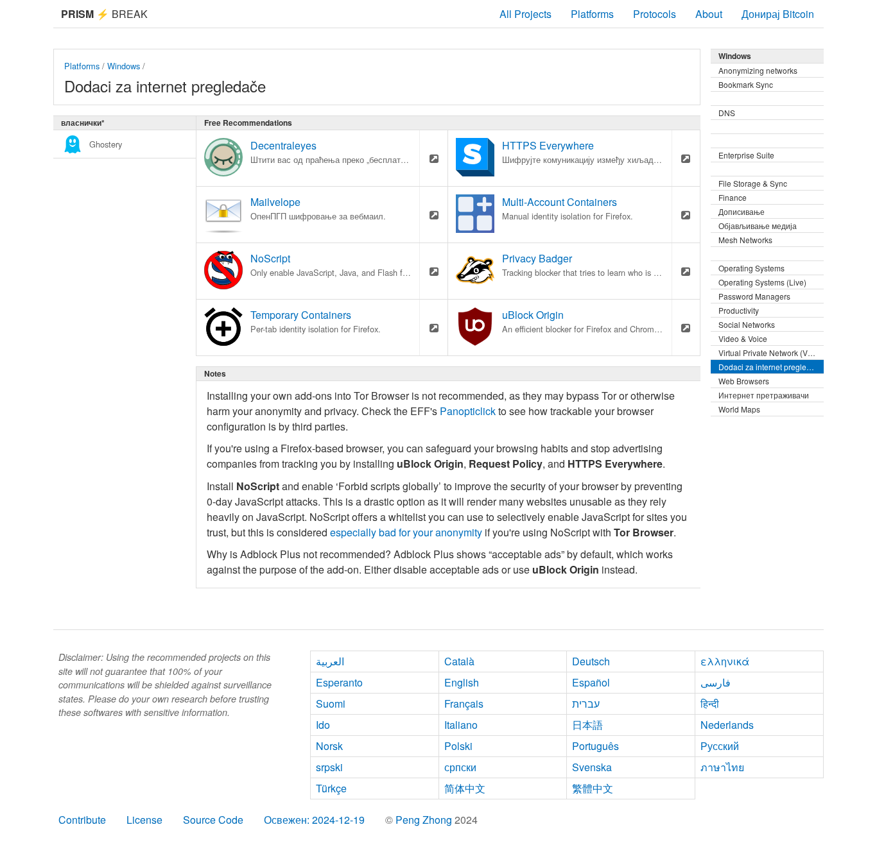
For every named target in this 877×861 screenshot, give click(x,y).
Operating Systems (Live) (762, 282)
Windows (123, 66)
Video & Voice (742, 338)
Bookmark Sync (745, 84)
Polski (458, 745)
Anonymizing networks (757, 70)
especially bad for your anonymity (406, 532)
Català (459, 661)
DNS (726, 112)
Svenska (592, 767)
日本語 (587, 724)
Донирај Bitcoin (778, 13)
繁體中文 (592, 788)
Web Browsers (743, 380)
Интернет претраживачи (763, 394)
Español (591, 682)
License (144, 819)
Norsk (329, 745)
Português (595, 745)
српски (460, 767)
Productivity (738, 310)
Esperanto (339, 682)
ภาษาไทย (722, 767)
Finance (732, 197)
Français (463, 703)
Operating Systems (751, 267)
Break (104, 13)
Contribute (82, 819)
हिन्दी (709, 703)
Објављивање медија (757, 225)
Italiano (461, 724)
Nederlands (727, 724)
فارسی (715, 682)
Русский (719, 745)
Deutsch (591, 661)
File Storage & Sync (752, 183)
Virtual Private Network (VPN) (769, 352)
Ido (323, 724)
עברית (586, 703)
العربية (330, 661)
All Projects (525, 13)
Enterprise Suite (746, 154)
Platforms (592, 13)
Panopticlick (468, 411)
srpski (329, 767)
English (461, 682)
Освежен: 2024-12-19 (314, 819)
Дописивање (741, 211)
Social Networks (746, 324)
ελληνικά (724, 661)
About (708, 13)
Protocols (654, 13)
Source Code (213, 819)
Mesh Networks (745, 239)
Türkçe (331, 788)
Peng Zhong (425, 819)
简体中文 (464, 788)
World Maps (739, 409)
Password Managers (754, 296)
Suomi (330, 703)
